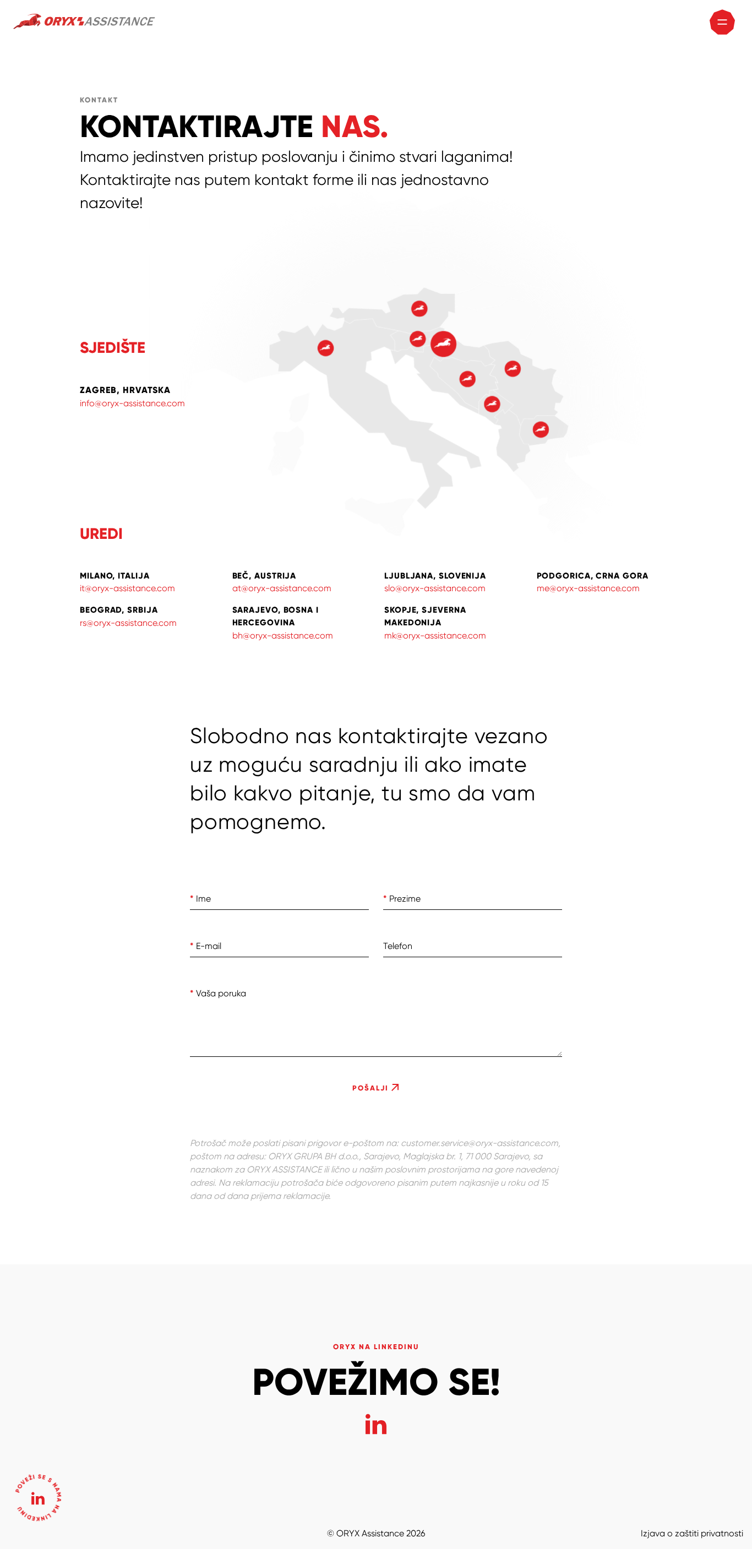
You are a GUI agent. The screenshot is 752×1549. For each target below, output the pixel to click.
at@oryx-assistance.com (281, 588)
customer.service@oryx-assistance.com (479, 1143)
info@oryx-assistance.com (132, 403)
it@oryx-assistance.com (127, 588)
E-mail (205, 946)
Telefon (397, 946)
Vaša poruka (218, 993)
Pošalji (371, 1088)
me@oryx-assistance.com (588, 588)
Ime (200, 898)
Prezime (402, 898)
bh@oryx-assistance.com (282, 635)
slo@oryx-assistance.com (435, 588)
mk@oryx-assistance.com (435, 635)
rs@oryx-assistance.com (128, 623)
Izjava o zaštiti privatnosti (692, 1533)
